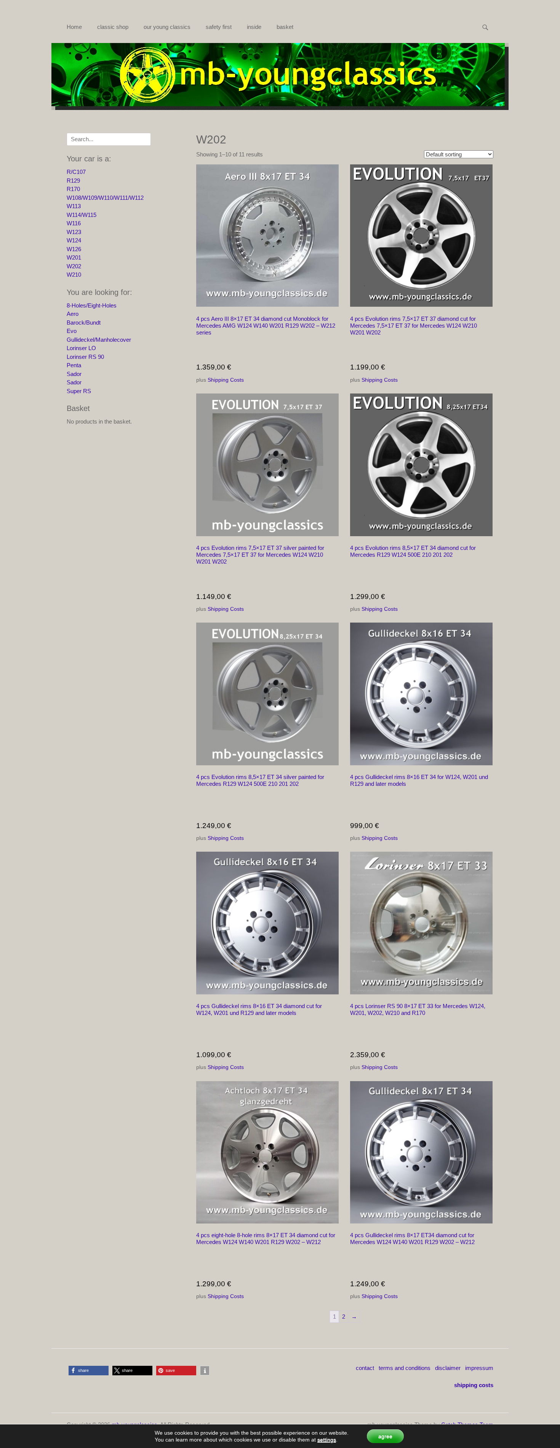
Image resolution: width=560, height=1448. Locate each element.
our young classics (167, 27)
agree (385, 1436)
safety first (219, 27)
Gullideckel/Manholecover (99, 339)
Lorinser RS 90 (85, 357)
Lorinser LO (81, 348)
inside (254, 27)
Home (74, 27)
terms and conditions (404, 1368)
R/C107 (76, 172)
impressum (479, 1368)
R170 (73, 189)
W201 (74, 257)
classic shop (112, 27)
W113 (74, 206)
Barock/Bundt (84, 322)
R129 (73, 180)
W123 (74, 232)
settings (326, 1440)
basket (285, 27)
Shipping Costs (226, 380)
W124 (74, 240)
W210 (74, 274)
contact (365, 1368)
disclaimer (448, 1368)
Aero (72, 314)
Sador (74, 374)
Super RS (79, 391)
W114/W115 (81, 215)
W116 (74, 223)
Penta (74, 365)
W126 (74, 249)
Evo (72, 331)
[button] (89, 1370)
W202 (74, 266)
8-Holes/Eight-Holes (92, 305)
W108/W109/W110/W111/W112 (105, 197)
